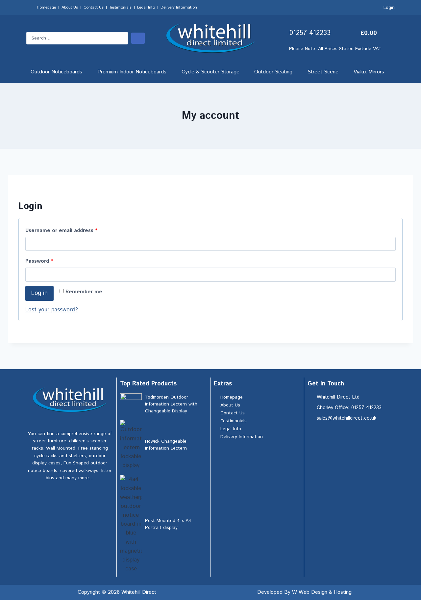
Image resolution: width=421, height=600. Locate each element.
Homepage (46, 7)
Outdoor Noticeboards (56, 72)
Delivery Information (179, 7)
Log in (39, 293)
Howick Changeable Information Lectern (166, 445)
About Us (70, 7)
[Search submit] (138, 38)
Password (50, 260)
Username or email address (72, 229)
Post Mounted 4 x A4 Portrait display (168, 524)
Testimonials (120, 7)
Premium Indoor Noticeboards (131, 72)
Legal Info (146, 7)
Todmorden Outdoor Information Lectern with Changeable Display (171, 404)
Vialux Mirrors (369, 72)
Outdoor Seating (273, 72)
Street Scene (323, 72)
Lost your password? (51, 310)
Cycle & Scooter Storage (210, 72)
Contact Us (94, 7)
